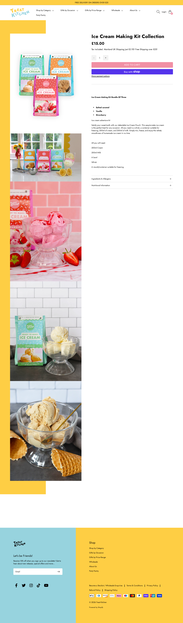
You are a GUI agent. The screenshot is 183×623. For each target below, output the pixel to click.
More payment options (101, 76)
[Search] (158, 12)
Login (164, 11)
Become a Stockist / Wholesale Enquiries (105, 585)
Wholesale (93, 561)
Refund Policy (94, 590)
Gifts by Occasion (96, 552)
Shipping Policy (110, 590)
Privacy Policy (152, 585)
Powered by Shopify (96, 607)
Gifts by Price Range (97, 557)
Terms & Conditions (135, 585)
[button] (45, 10)
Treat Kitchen (101, 602)
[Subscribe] (59, 571)
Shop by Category (96, 548)
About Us (93, 566)
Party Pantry (41, 15)
